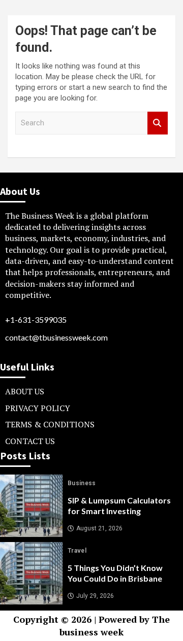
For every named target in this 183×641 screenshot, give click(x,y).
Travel (77, 551)
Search (157, 123)
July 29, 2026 (95, 596)
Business (82, 483)
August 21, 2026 (99, 528)
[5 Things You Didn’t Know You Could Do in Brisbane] (31, 573)
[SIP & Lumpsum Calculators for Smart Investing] (31, 506)
